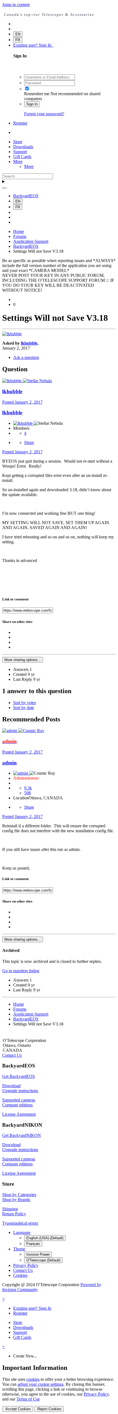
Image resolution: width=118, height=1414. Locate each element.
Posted (22, 402)
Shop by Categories (19, 1194)
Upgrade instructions (20, 1090)
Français (33, 1244)
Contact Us (12, 1055)
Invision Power (38, 1254)
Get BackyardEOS (18, 1076)
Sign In (32, 104)
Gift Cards (22, 156)
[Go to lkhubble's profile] (12, 333)
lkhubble (29, 343)
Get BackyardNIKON (21, 1135)
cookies (33, 1379)
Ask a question (26, 357)
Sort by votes (24, 702)
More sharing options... (22, 660)
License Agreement (19, 1114)
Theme (19, 1249)
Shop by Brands (16, 1199)
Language (21, 1232)
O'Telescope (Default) (43, 1260)
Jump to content (16, 4)
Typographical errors (20, 1223)
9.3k (28, 788)
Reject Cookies (48, 1409)
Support (20, 151)
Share (29, 442)
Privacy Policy (25, 1265)
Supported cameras (18, 1100)
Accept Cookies (17, 1409)
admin (9, 763)
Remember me (36, 93)
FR (17, 40)
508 (27, 793)
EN (17, 34)
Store (17, 141)
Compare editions (17, 1105)
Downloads (23, 146)
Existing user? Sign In (33, 45)
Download (11, 1085)
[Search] (4, 188)
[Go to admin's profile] (10, 730)
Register (20, 123)
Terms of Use (28, 1399)
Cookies (20, 1275)
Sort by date (23, 707)
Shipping (10, 1209)
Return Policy (14, 1213)
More (18, 161)
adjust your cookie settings (40, 1384)
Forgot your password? (44, 113)
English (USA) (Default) (44, 1238)
